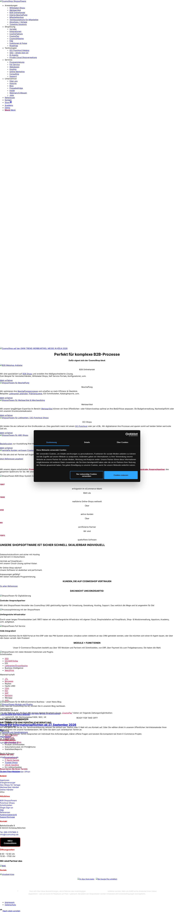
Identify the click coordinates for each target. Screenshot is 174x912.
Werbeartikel (47, 409)
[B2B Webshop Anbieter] (11, 365)
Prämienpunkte (35, 393)
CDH (7, 688)
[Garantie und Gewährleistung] (14, 732)
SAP (6, 693)
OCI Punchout (81, 426)
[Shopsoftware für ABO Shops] (14, 435)
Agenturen (4, 780)
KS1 (6, 690)
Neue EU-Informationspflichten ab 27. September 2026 (38, 724)
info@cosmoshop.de (9, 757)
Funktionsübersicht (8, 814)
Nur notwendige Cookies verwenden (86, 475)
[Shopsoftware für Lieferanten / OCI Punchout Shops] (24, 417)
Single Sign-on (6, 807)
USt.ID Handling (12, 765)
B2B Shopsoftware (8, 800)
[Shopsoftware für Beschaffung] (14, 383)
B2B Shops (27, 374)
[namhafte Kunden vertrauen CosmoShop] (19, 450)
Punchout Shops (7, 803)
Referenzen (5, 812)
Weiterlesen (5, 736)
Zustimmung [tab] (51, 442)
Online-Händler (6, 789)
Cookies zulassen (121, 475)
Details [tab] (87, 442)
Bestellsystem (6, 443)
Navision (8, 695)
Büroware (9, 681)
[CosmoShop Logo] (13, 1)
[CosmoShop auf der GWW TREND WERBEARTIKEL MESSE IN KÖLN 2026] (33, 348)
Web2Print (9, 670)
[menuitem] (89, 15)
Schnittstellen (6, 805)
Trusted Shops (11, 762)
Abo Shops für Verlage (10, 785)
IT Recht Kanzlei (12, 760)
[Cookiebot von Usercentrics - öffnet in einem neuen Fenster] (127, 434)
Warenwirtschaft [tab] (7, 674)
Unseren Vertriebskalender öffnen (15, 771)
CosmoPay (67, 713)
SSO (7, 658)
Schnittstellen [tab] (6, 654)
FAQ (2, 810)
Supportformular (7, 817)
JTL (6, 679)
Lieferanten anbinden (18, 393)
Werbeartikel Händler (9, 787)
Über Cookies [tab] (122, 442)
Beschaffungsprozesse (28, 391)
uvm (7, 700)
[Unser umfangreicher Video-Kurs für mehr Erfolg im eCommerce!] (30, 713)
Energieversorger (7, 782)
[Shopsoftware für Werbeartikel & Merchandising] (22, 400)
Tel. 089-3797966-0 (9, 743)
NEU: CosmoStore (10, 842)
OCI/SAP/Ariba (11, 661)
